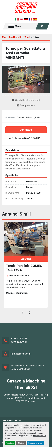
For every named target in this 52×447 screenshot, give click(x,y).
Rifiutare (21, 443)
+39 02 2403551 (32, 138)
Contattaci (26, 129)
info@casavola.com (21, 353)
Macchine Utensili (12, 420)
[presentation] (22, 312)
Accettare (10, 443)
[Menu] (11, 26)
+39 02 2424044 (19, 342)
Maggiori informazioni (17, 293)
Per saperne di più (35, 443)
